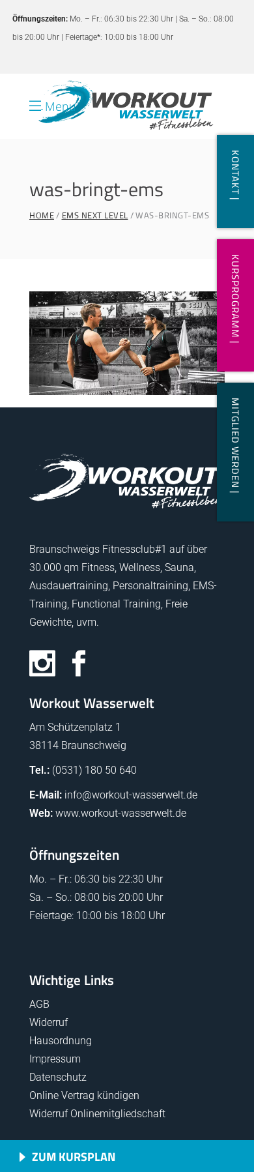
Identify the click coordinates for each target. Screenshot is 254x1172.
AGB (39, 1004)
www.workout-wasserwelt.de (120, 813)
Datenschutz (58, 1077)
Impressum (55, 1059)
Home (41, 215)
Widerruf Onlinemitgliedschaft (97, 1113)
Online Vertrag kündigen (84, 1095)
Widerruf (48, 1022)
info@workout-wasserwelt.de (130, 795)
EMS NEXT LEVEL (95, 215)
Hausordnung (60, 1040)
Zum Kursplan (73, 1156)
